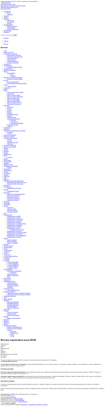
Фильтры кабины (12, 306)
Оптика (9, 330)
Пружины (7, 201)
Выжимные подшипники (14, 271)
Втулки (6, 44)
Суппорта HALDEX (13, 262)
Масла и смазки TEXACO (14, 102)
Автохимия (10, 93)
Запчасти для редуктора (10, 138)
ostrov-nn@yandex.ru (10, 397)
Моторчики (7, 169)
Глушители (7, 88)
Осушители (7, 173)
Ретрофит (13, 76)
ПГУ (8, 277)
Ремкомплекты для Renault (14, 225)
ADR (5, 51)
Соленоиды (7, 254)
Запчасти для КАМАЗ (10, 135)
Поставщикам (11, 27)
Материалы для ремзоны (11, 166)
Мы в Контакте (5, 5)
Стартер (9, 133)
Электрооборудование (10, 325)
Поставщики (10, 22)
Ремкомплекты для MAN (14, 222)
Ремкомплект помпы (13, 191)
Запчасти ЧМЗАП (12, 210)
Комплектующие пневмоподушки (16, 182)
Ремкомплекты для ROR (14, 226)
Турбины (9, 126)
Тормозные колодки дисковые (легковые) (18, 294)
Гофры (6, 89)
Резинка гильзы (11, 117)
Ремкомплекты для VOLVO (15, 234)
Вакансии (10, 14)
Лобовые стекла (8, 164)
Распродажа (10, 20)
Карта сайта (12, 4)
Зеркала (6, 148)
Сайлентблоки (8, 250)
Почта (6, 4)
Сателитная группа (12, 142)
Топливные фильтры (13, 305)
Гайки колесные (11, 86)
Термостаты (7, 279)
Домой (2, 4)
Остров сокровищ (6, 1)
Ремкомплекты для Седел (14, 237)
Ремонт (6, 17)
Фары (12, 334)
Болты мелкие (11, 73)
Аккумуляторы (8, 65)
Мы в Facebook (14, 5)
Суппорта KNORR (12, 263)
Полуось (9, 141)
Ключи (6, 150)
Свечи (5, 253)
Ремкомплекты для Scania (14, 231)
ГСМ (5, 90)
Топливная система (12, 124)
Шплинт (9, 167)
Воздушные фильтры (13, 302)
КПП (5, 155)
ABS (11, 74)
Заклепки (6, 129)
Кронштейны (7, 161)
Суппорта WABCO (12, 266)
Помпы (6, 189)
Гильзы (9, 108)
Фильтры (6, 300)
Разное (6, 206)
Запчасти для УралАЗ (10, 147)
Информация (7, 30)
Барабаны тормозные (10, 70)
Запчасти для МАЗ (9, 136)
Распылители (14, 121)
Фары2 (12, 336)
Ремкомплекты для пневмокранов (16, 235)
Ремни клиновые (12, 240)
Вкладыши (10, 107)
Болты (5, 71)
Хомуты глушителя (12, 312)
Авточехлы (7, 64)
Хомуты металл (11, 313)
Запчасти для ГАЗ (9, 52)
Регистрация (4, 8)
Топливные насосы (12, 61)
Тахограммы (7, 278)
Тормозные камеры (12, 284)
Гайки (5, 85)
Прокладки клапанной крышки (16, 194)
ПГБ (5, 178)
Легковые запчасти (12, 212)
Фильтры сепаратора (13, 308)
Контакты (6, 32)
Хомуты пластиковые (13, 315)
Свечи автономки (12, 58)
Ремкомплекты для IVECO (14, 220)
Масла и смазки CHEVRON (15, 96)
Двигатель (7, 105)
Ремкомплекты (8, 215)
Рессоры (6, 244)
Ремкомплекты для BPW (14, 216)
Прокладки (7, 192)
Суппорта (6, 260)
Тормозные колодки (12, 285)
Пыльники (7, 203)
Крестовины (7, 160)
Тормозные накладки (10, 296)
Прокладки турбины (13, 200)
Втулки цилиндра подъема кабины (17, 83)
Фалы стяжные (8, 299)
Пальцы (6, 175)
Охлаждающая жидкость (14, 104)
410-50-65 (8, 3)
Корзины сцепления (12, 275)
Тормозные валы (12, 282)
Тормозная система (9, 281)
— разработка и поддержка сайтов (34, 404)
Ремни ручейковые (12, 243)
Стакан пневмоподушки (11, 256)
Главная (6, 38)
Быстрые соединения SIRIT (15, 79)
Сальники (7, 251)
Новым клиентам (12, 26)
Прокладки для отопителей (14, 57)
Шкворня (6, 319)
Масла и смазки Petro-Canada (15, 92)
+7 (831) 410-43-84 (17, 398)
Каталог (9, 23)
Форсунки (7, 309)
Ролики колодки (8, 246)
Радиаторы (7, 204)
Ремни (6, 238)
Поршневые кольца (12, 114)
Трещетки (10, 287)
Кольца (9, 111)
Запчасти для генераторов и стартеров (14, 130)
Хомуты (6, 310)
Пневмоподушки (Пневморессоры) (14, 181)
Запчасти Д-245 (11, 209)
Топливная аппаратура (13, 119)
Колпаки (6, 151)
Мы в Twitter (21, 5)
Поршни (9, 116)
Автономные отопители (10, 54)
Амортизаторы (8, 68)
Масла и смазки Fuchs (13, 98)
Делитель (9, 157)
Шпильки (6, 322)
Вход (9, 8)
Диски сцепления (12, 274)
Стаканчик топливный (16, 123)
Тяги (5, 297)
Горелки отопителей (13, 62)
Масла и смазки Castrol (13, 95)
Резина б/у (13, 272)
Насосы (6, 172)
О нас (8, 13)
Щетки (6, 324)
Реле (5, 213)
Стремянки (7, 257)
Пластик (6, 179)
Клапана (9, 110)
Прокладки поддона (12, 197)
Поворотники (14, 333)
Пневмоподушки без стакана (15, 184)
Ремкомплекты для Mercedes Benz (16, 223)
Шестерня (10, 144)
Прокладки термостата (13, 198)
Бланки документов (12, 29)
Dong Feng (10, 207)
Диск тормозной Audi (13, 290)
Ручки (5, 248)
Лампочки (13, 331)
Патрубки (6, 176)
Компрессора (7, 154)
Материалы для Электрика (14, 328)
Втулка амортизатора (13, 82)
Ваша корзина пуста (9, 7)
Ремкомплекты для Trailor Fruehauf (16, 232)
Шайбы (6, 316)
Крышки (6, 163)
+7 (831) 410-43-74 (22, 401)
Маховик (9, 113)
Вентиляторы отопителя (14, 55)
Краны (6, 158)
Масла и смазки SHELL (14, 101)
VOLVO (9, 139)
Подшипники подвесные (14, 188)
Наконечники (8, 170)
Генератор (10, 132)
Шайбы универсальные (13, 318)
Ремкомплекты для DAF (14, 217)
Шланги (6, 321)
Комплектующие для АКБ (14, 67)
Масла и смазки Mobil (13, 99)
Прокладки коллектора (13, 195)
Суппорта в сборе (12, 268)
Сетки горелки (11, 59)
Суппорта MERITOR (13, 265)
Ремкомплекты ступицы (17, 229)
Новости (6, 16)
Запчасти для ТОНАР (10, 145)
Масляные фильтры (12, 303)
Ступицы (6, 259)
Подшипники (8, 186)
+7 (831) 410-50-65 (19, 400)
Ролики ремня (8, 247)
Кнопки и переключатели (14, 327)
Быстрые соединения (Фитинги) (13, 77)
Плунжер (13, 120)
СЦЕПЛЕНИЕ (8, 269)
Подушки (6, 185)
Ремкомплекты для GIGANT (15, 219)
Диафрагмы (7, 127)
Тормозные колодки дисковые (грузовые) (18, 293)
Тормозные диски (9, 288)
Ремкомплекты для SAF (14, 228)
